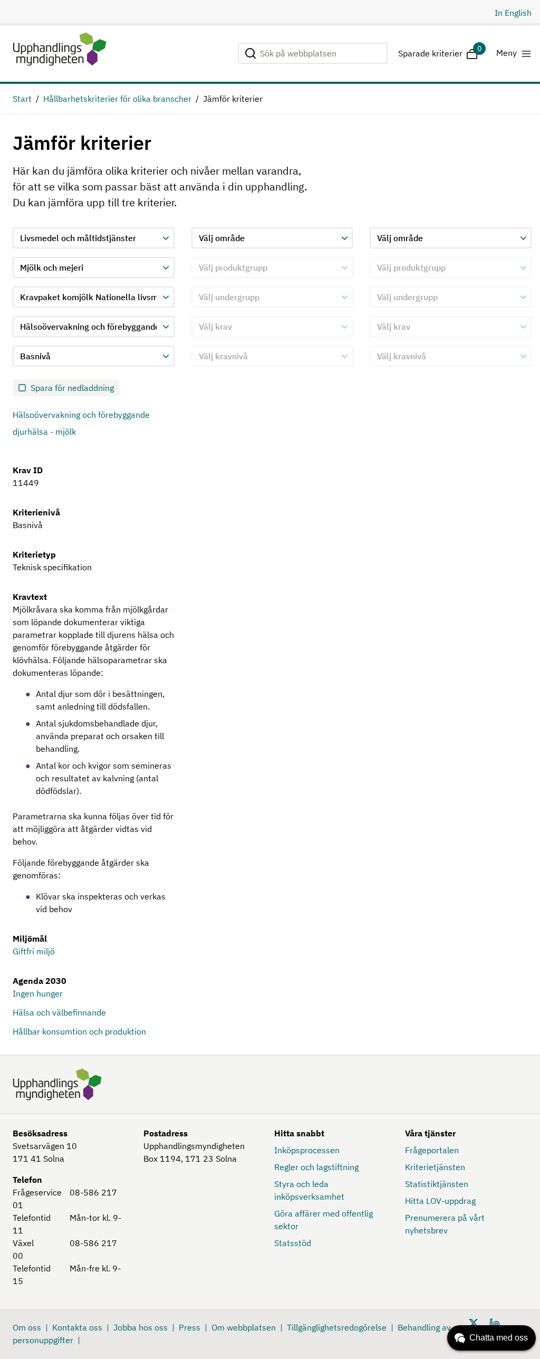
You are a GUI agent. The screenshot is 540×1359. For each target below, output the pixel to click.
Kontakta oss (77, 1327)
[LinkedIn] (494, 1322)
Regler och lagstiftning (316, 1167)
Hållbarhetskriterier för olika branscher (117, 98)
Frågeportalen (432, 1150)
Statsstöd (292, 1243)
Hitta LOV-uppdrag (440, 1200)
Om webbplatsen (243, 1327)
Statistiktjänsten (436, 1184)
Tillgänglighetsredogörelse (337, 1327)
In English (513, 12)
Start (22, 98)
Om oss (27, 1327)
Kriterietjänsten (435, 1167)
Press (189, 1327)
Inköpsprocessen (307, 1150)
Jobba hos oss (140, 1327)
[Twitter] (473, 1322)
